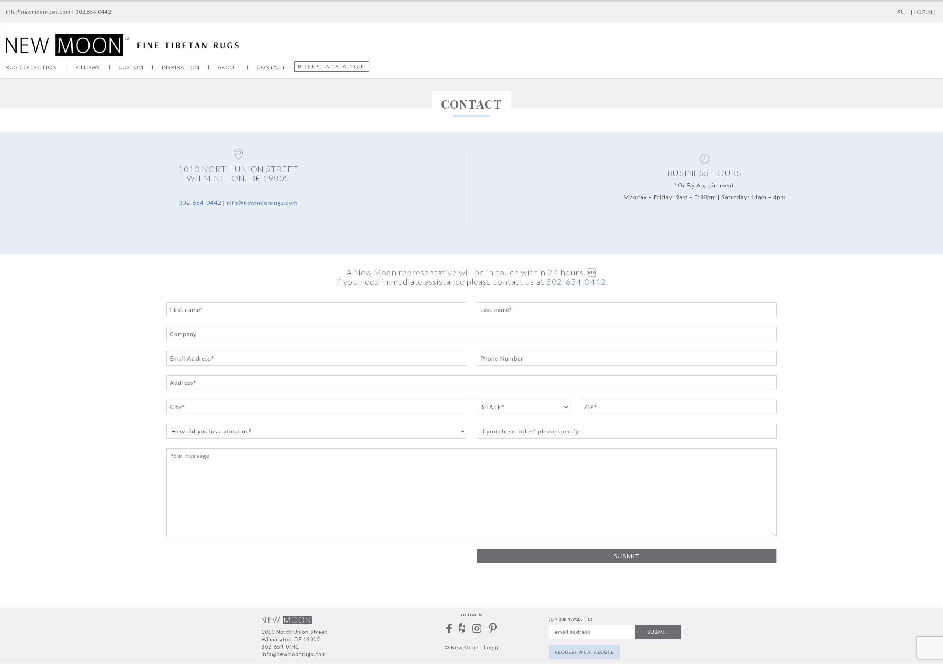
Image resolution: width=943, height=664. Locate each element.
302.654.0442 (94, 11)
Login (491, 647)
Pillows (87, 67)
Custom (131, 67)
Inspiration (181, 67)
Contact (271, 67)
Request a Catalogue (332, 66)
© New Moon (462, 647)
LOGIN (923, 12)
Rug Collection (31, 67)
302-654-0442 (200, 202)
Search (899, 14)
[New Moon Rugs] (122, 44)
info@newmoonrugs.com (38, 11)
